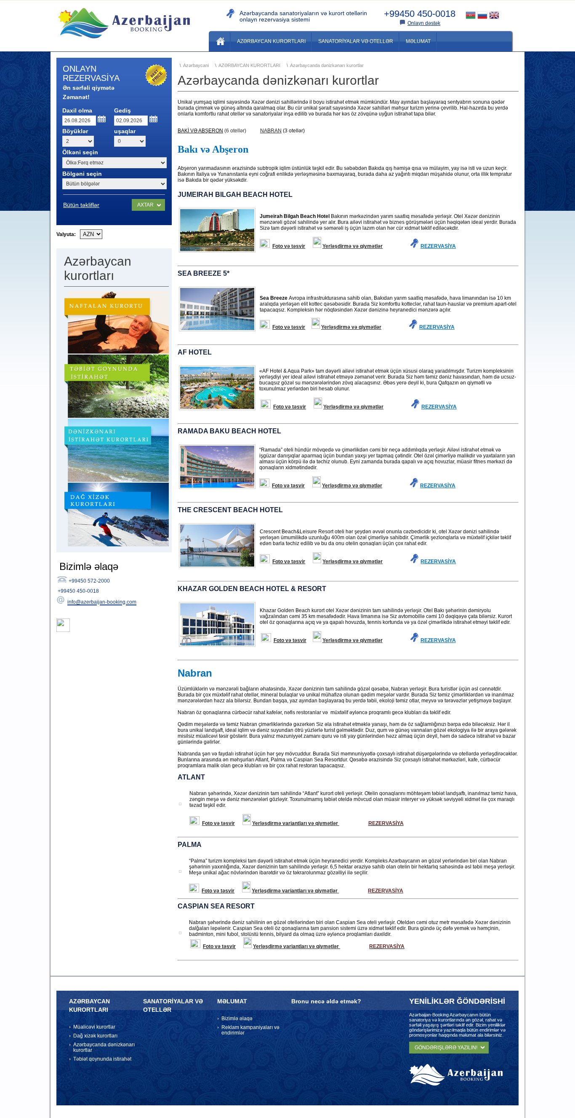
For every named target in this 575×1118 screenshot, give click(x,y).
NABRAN (271, 131)
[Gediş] (154, 119)
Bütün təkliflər (81, 205)
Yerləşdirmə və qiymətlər (352, 246)
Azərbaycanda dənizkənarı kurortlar (104, 1047)
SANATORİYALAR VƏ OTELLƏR (173, 1005)
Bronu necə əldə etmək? (326, 1001)
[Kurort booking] (124, 42)
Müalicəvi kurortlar (94, 1027)
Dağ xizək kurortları (95, 1036)
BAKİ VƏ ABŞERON (200, 131)
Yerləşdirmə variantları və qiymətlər (295, 823)
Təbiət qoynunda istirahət (102, 1059)
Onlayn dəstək (423, 23)
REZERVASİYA (437, 327)
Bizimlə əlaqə (237, 1018)
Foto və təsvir (288, 246)
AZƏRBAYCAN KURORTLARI (89, 1005)
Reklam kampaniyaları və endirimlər (250, 1030)
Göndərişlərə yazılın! (446, 1048)
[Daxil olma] (102, 119)
